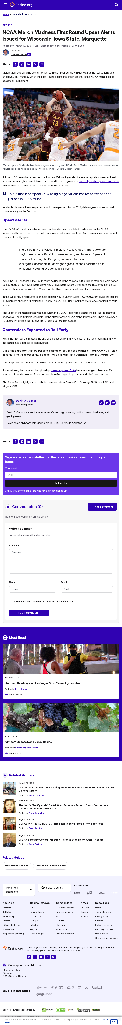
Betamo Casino (37, 912)
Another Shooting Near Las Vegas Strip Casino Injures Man (42, 683)
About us (8, 902)
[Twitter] (101, 402)
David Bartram (36, 844)
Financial (85, 908)
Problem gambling (103, 925)
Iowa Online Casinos (16, 865)
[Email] (113, 402)
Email (65, 582)
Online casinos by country (107, 938)
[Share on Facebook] (15, 64)
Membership (8, 916)
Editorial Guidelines (11, 925)
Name (13, 582)
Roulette (60, 920)
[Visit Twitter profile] (29, 957)
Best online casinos (65, 908)
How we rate (8, 929)
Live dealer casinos (65, 933)
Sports (33, 14)
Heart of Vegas (37, 933)
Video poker (62, 929)
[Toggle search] (116, 5)
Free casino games (65, 912)
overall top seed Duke (63, 370)
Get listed (7, 912)
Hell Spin (34, 920)
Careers (6, 920)
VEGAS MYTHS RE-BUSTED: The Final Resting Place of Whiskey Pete (61, 823)
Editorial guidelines (104, 929)
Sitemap (99, 920)
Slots (58, 916)
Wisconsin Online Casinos (51, 865)
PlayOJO (34, 929)
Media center (101, 933)
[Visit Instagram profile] (47, 957)
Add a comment (102, 506)
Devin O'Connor (19, 54)
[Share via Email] (41, 64)
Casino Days (36, 916)
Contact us (8, 908)
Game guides (64, 902)
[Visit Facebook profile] (35, 957)
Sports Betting (19, 14)
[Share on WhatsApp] (21, 64)
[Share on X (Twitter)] (35, 64)
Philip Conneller (37, 813)
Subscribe (61, 483)
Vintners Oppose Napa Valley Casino (28, 741)
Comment (15, 545)
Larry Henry (21, 689)
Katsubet (34, 925)
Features (85, 916)
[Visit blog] (53, 957)
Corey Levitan (35, 828)
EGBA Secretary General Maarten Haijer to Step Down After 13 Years (61, 839)
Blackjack (60, 925)
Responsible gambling (13, 933)
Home (98, 908)
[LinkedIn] (107, 402)
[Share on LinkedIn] (28, 64)
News (6, 14)
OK (114, 1021)
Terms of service (103, 912)
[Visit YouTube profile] (41, 957)
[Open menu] (5, 5)
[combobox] (19, 890)
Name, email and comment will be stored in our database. (44, 601)
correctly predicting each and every (99, 181)
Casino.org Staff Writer (26, 747)
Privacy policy (101, 916)
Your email (11, 468)
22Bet (32, 908)
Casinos (84, 912)
